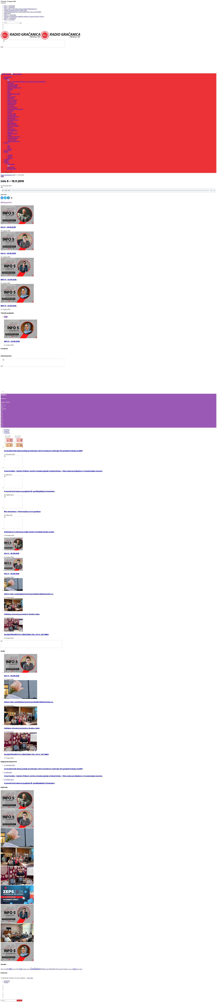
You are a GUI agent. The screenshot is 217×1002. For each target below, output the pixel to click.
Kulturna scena (11, 104)
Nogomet (9, 155)
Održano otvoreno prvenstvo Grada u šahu (15, 10)
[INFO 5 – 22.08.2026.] (17, 302)
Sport (6, 152)
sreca (78, 969)
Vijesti (6, 142)
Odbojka (9, 156)
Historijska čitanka (12, 86)
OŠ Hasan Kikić (59, 969)
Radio (6, 78)
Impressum (7, 981)
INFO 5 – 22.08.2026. (10, 18)
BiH (7, 969)
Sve (8, 80)
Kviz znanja (10, 106)
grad (20, 969)
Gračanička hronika (12, 84)
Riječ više (10, 127)
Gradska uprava (26, 969)
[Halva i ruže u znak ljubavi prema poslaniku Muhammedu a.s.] (13, 590)
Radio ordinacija (11, 123)
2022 (2, 969)
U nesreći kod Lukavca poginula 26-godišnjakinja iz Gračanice (29, 491)
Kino (8, 147)
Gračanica (35, 968)
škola (81, 969)
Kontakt (6, 982)
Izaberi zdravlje (11, 97)
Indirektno (10, 89)
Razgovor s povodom (13, 126)
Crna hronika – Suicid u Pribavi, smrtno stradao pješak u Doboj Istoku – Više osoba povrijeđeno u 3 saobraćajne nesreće (53, 471)
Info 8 (9, 92)
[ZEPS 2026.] (17, 903)
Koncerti (9, 149)
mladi (47, 969)
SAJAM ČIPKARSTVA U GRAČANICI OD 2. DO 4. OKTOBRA (22, 12)
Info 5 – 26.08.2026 (9, 6)
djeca (14, 969)
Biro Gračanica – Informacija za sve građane (22, 511)
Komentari (7, 432)
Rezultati (66, 969)
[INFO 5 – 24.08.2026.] (17, 276)
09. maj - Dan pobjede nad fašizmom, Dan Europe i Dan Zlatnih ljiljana (26, 81)
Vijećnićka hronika (12, 138)
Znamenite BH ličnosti (13, 141)
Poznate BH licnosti (12, 119)
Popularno (7, 429)
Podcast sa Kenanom (13, 116)
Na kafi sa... (10, 110)
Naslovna (8, 77)
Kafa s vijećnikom (12, 100)
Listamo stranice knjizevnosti (15, 109)
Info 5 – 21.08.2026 (9, 19)
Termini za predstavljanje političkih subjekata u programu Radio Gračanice (24, 16)
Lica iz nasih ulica (12, 107)
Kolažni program (12, 101)
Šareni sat (10, 132)
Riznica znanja (11, 129)
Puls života (10, 121)
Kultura (7, 150)
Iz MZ (9, 95)
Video (6, 161)
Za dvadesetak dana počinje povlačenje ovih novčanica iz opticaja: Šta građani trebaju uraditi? (43, 451)
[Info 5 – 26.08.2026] (17, 223)
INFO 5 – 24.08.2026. (10, 15)
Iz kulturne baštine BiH (13, 93)
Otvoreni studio (11, 115)
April (4, 969)
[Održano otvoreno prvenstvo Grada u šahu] (13, 610)
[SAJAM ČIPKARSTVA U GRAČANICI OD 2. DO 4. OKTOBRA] (13, 631)
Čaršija (7, 159)
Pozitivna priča (11, 118)
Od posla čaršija (11, 113)
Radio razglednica (12, 124)
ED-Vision (30, 978)
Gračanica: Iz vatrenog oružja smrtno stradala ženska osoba (29, 532)
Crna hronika (10, 164)
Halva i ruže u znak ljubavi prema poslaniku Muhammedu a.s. (20, 9)
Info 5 (9, 90)
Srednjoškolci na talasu (13, 136)
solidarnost (70, 969)
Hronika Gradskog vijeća (14, 87)
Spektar (9, 135)
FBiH (17, 969)
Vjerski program (11, 139)
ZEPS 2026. (7, 13)
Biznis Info (10, 83)
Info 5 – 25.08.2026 (9, 7)
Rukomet (9, 158)
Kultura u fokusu (12, 103)
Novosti (9, 112)
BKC (8, 145)
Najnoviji (6, 431)
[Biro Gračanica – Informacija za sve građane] (13, 508)
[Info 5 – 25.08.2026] (17, 249)
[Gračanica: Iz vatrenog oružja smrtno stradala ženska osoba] (13, 528)
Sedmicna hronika (12, 133)
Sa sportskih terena (12, 130)
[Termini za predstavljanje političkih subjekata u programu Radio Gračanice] (17, 941)
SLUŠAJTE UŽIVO (11, 168)
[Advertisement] (108, 60)
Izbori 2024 (10, 98)
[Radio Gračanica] (40, 39)
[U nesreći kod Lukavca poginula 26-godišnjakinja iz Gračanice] (13, 487)
